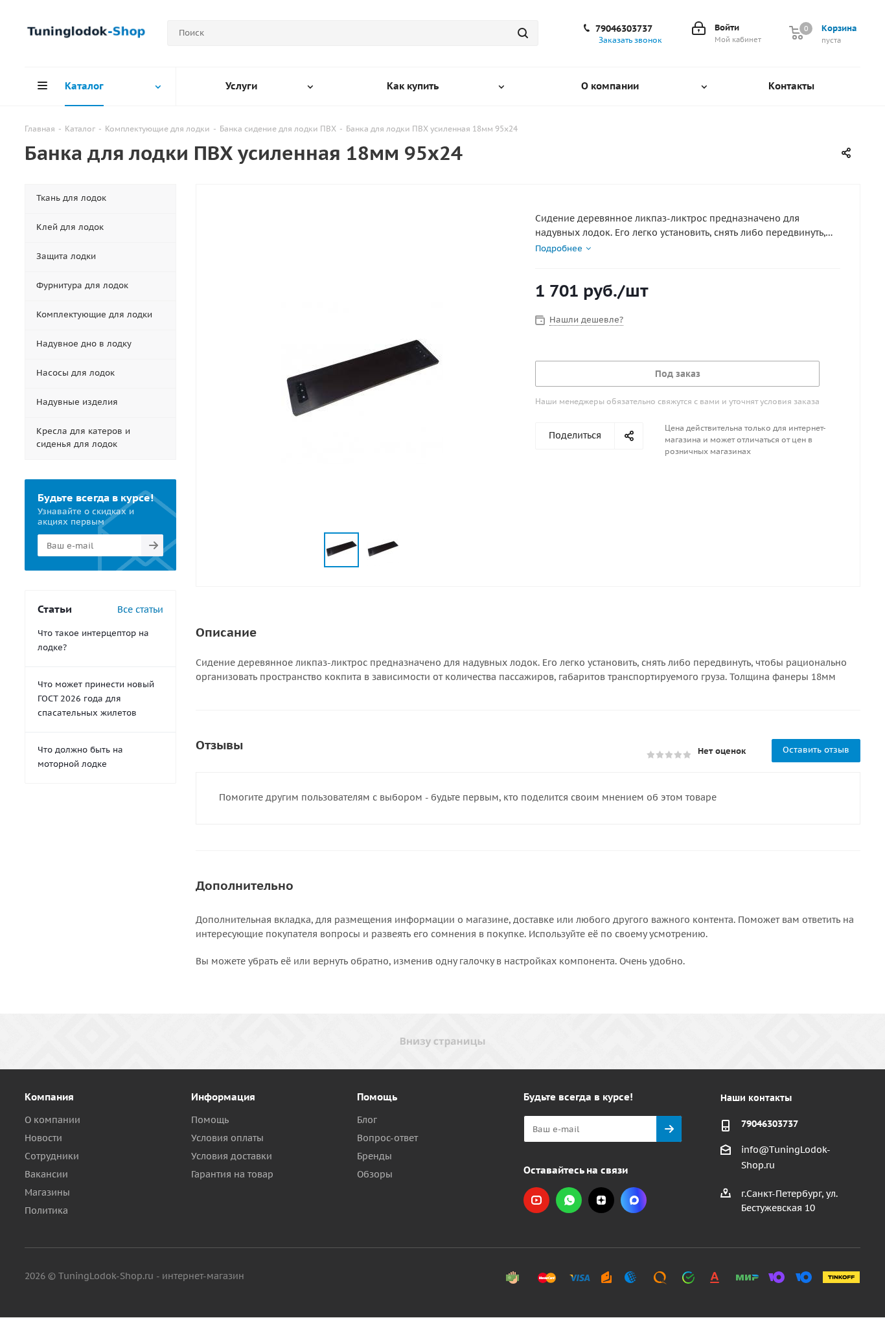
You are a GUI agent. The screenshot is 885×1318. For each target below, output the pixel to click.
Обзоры (375, 1174)
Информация (223, 1097)
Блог (367, 1120)
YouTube (536, 1200)
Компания (49, 1097)
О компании (52, 1120)
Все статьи (140, 609)
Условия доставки (231, 1156)
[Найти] (522, 33)
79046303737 (623, 28)
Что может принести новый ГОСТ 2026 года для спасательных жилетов (96, 698)
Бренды (374, 1156)
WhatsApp (569, 1200)
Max (634, 1200)
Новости (43, 1138)
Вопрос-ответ (387, 1138)
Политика (46, 1210)
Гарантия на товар (232, 1174)
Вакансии (46, 1174)
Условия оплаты (227, 1138)
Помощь (210, 1120)
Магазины (47, 1192)
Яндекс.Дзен (601, 1200)
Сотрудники (52, 1156)
